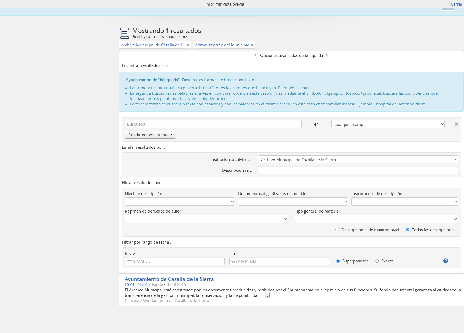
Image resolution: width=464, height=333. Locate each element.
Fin (232, 253)
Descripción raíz (237, 170)
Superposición (355, 261)
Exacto (386, 261)
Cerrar (456, 4)
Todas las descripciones (433, 229)
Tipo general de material (317, 211)
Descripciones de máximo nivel (369, 229)
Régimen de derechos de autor (153, 211)
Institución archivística (231, 159)
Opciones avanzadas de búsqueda (291, 55)
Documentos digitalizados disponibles (273, 193)
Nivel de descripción (143, 193)
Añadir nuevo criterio (148, 134)
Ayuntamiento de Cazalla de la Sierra (169, 279)
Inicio (130, 253)
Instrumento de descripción (376, 193)
